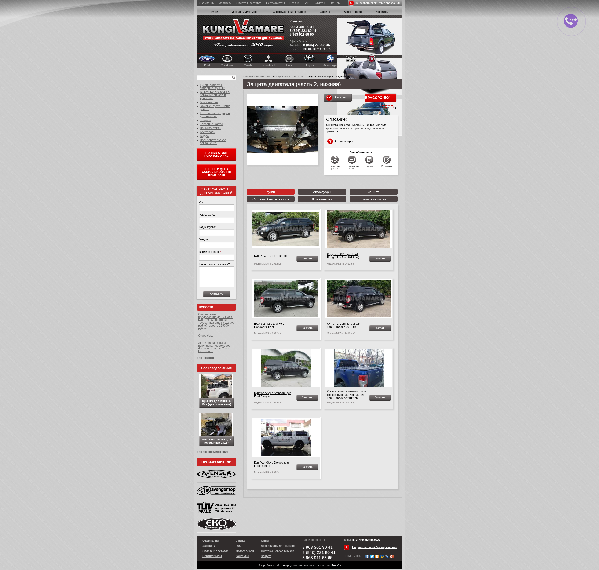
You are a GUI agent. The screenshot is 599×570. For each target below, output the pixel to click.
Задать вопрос (344, 141)
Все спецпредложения (212, 451)
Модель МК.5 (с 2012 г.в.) (289, 76)
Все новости (205, 357)
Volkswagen (330, 65)
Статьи (294, 3)
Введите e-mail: (210, 252)
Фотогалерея (353, 12)
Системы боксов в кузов (270, 199)
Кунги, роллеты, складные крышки (212, 87)
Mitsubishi (268, 65)
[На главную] (243, 34)
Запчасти (225, 3)
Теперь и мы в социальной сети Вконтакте (216, 171)
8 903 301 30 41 (302, 27)
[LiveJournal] (387, 556)
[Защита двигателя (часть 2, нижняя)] (282, 129)
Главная (248, 76)
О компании (207, 3)
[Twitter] (372, 556)
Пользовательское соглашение (213, 141)
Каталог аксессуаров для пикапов (215, 115)
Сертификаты (275, 3)
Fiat (371, 65)
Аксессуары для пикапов (289, 12)
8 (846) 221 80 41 (303, 30)
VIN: (201, 202)
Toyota (310, 65)
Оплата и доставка (248, 3)
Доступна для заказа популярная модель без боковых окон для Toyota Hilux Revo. (214, 347)
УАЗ (351, 65)
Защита (325, 12)
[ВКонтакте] (367, 556)
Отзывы (335, 3)
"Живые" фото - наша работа (215, 108)
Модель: (204, 239)
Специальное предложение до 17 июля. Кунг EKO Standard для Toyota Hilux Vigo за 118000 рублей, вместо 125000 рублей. (216, 321)
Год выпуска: (207, 227)
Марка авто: (207, 214)
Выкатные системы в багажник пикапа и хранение (215, 95)
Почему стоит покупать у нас (216, 154)
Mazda (248, 65)
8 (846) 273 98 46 (316, 45)
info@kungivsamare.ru (317, 49)
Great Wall (227, 65)
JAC (392, 65)
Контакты (382, 12)
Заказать (340, 97)
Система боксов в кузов (277, 551)
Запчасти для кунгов (245, 12)
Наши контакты (210, 128)
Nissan (289, 65)
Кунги (214, 12)
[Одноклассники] (377, 556)
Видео (204, 136)
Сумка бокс (205, 335)
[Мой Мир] (382, 556)
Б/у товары (207, 132)
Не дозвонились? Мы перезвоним (377, 3)
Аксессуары (322, 192)
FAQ (306, 3)
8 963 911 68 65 (302, 34)
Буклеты (319, 3)
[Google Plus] (392, 556)
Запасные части (373, 199)
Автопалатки (209, 102)
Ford (207, 65)
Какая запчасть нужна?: (214, 264)
